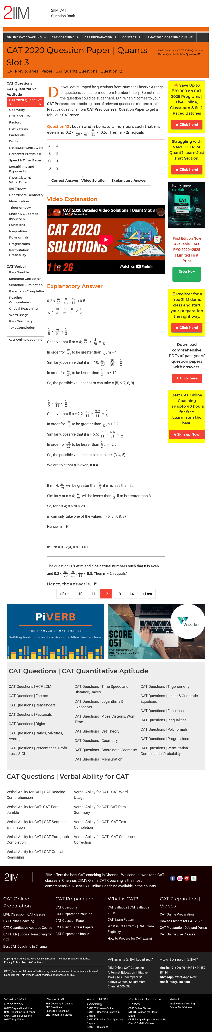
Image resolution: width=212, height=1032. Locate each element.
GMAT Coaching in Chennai (19, 1012)
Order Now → (187, 274)
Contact (129, 37)
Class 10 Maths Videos (141, 1023)
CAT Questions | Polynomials (164, 729)
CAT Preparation (98, 37)
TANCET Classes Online (100, 1008)
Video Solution (94, 181)
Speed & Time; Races (25, 160)
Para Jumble (19, 272)
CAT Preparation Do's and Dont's (183, 928)
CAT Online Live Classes (177, 934)
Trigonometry (20, 208)
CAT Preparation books (72, 934)
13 (119, 594)
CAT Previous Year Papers (74, 927)
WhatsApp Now (185, 977)
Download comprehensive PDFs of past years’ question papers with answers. (187, 355)
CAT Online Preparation (177, 914)
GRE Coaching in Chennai (60, 1003)
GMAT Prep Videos (14, 1019)
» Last (147, 594)
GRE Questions (54, 1007)
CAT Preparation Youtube (73, 914)
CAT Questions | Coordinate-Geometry (106, 750)
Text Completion (22, 327)
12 (106, 594)
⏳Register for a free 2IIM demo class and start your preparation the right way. (187, 305)
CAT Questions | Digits (27, 724)
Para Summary (21, 321)
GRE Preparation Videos (59, 1014)
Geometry (17, 110)
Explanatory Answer (129, 181)
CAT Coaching (63, 37)
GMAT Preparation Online (18, 1008)
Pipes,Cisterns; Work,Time (20, 180)
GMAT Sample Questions (18, 1015)
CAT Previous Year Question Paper (116, 109)
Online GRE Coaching (57, 1011)
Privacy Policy (12, 962)
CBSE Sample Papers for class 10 (147, 1019)
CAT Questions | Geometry (96, 740)
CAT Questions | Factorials (30, 714)
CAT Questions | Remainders (32, 705)
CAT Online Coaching (25, 340)
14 (132, 594)
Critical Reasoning (23, 308)
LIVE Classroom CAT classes (24, 914)
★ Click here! (187, 125)
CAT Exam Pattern (121, 920)
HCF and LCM (20, 116)
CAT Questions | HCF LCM (30, 686)
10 (80, 594)
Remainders (18, 129)
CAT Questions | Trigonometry (165, 686)
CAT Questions (167, 50)
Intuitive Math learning (182, 1003)
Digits (13, 141)
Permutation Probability (19, 252)
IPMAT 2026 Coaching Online (169, 37)
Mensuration (19, 201)
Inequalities (18, 231)
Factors (15, 122)
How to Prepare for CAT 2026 (181, 921)
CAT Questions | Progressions (165, 738)
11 (93, 594)
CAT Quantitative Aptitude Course (27, 928)
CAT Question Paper (70, 921)
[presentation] (78, 132)
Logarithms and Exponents (21, 169)
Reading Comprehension (22, 300)
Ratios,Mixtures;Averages (28, 148)
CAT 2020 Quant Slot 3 (25, 102)
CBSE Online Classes (139, 1008)
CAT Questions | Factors (28, 696)
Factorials (17, 135)
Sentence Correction (25, 279)
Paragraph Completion (27, 291)
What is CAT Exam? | (123, 926)
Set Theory (17, 188)
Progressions (19, 244)
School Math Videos (181, 1007)
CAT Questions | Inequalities (164, 720)
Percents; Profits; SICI (26, 154)
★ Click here (187, 378)
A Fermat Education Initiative (73, 958)
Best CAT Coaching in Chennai (25, 946)
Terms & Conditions (32, 962)
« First (65, 594)
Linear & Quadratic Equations (24, 216)
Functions (17, 225)
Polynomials (19, 237)
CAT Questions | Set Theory (97, 731)
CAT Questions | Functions (162, 711)
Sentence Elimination (26, 285)
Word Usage (19, 315)
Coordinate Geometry (26, 195)
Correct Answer (64, 181)
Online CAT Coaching (24, 37)
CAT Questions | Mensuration (98, 759)
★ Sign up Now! (186, 434)
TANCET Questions (97, 1027)
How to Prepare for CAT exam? (130, 938)
